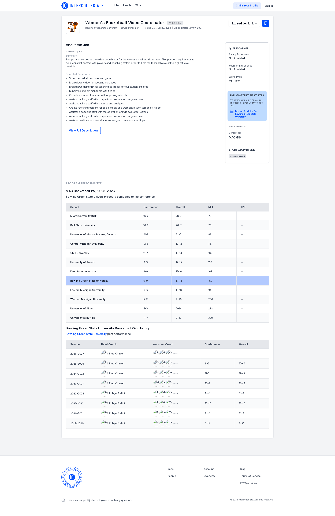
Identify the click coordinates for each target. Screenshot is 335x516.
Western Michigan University (87, 299)
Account (209, 468)
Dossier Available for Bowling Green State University (246, 114)
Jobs (116, 5)
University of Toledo (82, 262)
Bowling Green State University (101, 28)
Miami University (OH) (83, 215)
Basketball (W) (237, 156)
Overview (209, 475)
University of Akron (82, 308)
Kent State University (83, 271)
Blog (242, 468)
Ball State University (82, 225)
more (175, 353)
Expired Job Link (243, 23)
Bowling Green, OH (130, 28)
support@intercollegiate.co (94, 500)
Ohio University (79, 252)
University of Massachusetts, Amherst (93, 234)
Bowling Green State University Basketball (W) (102, 328)
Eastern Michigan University (87, 289)
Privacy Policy (248, 482)
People (127, 5)
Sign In (269, 5)
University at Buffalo (82, 317)
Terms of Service (250, 475)
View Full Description (83, 130)
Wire (138, 5)
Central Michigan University (87, 243)
